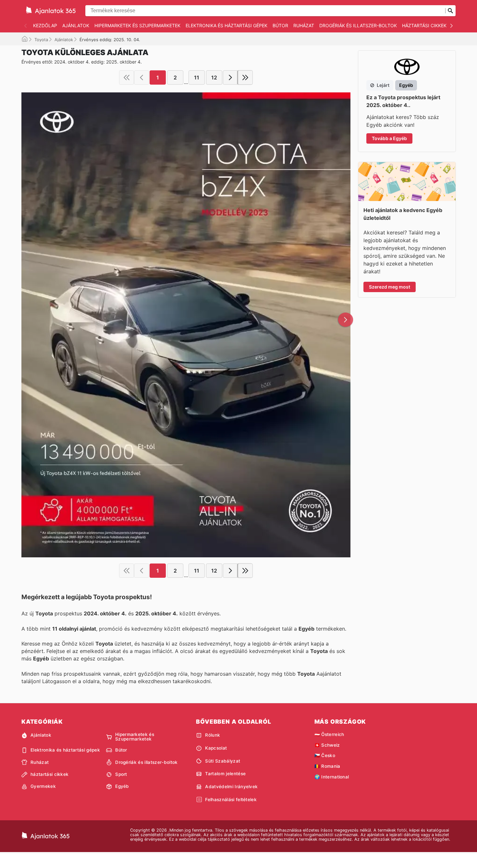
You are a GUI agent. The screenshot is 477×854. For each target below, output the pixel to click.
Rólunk (212, 735)
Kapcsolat (216, 748)
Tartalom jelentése (225, 773)
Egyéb (122, 786)
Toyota (41, 39)
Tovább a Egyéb (389, 138)
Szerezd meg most (389, 287)
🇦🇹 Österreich (329, 734)
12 (214, 77)
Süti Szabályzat (222, 761)
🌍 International (331, 776)
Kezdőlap (45, 25)
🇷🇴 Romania (327, 766)
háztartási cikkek (424, 25)
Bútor (280, 25)
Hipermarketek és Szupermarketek (137, 25)
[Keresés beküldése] (450, 11)
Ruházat (303, 25)
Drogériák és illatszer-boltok (358, 25)
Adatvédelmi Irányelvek (231, 786)
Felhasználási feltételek (231, 799)
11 (196, 77)
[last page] (245, 77)
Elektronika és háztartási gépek (226, 25)
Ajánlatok (75, 25)
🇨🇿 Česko (324, 755)
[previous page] (141, 77)
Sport (121, 774)
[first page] (126, 77)
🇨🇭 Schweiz (327, 745)
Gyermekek (43, 786)
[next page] (230, 77)
